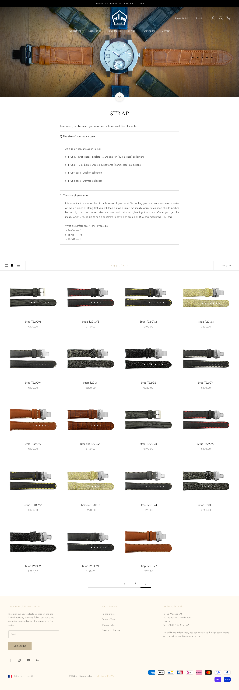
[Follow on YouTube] (28, 660)
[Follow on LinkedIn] (37, 660)
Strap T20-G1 (206, 505)
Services (132, 30)
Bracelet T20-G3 (90, 505)
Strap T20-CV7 (148, 566)
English (199, 18)
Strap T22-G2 (148, 383)
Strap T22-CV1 (206, 383)
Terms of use (108, 613)
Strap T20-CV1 (90, 566)
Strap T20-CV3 (206, 444)
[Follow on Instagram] (19, 660)
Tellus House (114, 30)
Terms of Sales (109, 619)
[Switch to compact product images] (18, 265)
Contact (166, 30)
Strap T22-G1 (90, 383)
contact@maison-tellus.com (188, 636)
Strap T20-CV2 (33, 505)
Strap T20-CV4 (148, 505)
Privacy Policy (109, 625)
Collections (75, 30)
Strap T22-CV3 (90, 322)
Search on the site (111, 630)
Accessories (94, 30)
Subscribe (20, 646)
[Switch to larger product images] (6, 265)
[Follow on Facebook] (10, 660)
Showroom (149, 30)
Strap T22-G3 (206, 322)
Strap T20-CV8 (148, 444)
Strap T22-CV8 (33, 322)
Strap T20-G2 (33, 566)
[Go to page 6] (93, 583)
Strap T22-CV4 (33, 383)
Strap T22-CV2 (148, 322)
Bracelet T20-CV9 (90, 444)
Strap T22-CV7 (32, 444)
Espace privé (106, 676)
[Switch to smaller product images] (12, 265)
